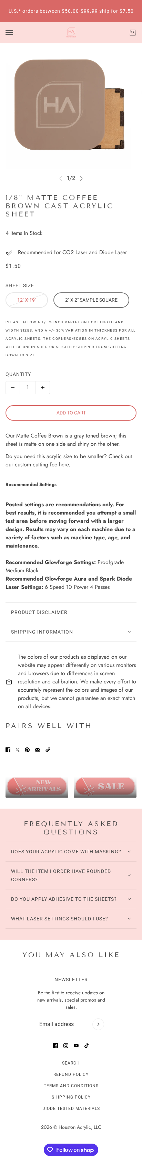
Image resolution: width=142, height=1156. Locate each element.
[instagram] (66, 1045)
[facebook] (55, 1045)
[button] (48, 750)
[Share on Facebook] (8, 750)
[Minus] (13, 387)
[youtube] (76, 1045)
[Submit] (98, 1024)
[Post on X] (17, 750)
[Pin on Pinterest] (27, 750)
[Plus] (43, 387)
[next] (81, 178)
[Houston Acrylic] (71, 33)
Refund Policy (71, 1074)
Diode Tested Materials (71, 1108)
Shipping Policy (71, 1097)
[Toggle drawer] (9, 32)
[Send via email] (37, 750)
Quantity (18, 374)
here (64, 464)
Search (71, 1063)
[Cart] (132, 32)
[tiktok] (86, 1045)
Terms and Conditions (71, 1085)
